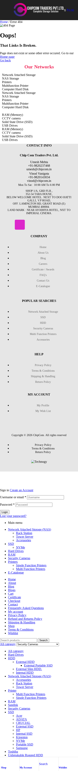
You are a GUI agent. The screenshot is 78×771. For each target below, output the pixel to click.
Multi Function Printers (30, 569)
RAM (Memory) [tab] (12, 114)
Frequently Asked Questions (26, 608)
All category (16, 651)
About (12, 583)
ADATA (21, 719)
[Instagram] (20, 225)
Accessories (23, 540)
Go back (5, 60)
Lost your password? (13, 516)
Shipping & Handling (21, 622)
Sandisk (13, 705)
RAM (11, 554)
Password (7, 504)
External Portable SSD (38, 665)
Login (5, 512)
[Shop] (3, 761)
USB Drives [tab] (10, 125)
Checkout (14, 601)
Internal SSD (24, 733)
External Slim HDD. (29, 669)
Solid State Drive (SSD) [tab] (17, 122)
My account (15, 611)
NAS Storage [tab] (10, 78)
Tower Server (24, 536)
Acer (19, 715)
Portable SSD (24, 744)
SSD (11, 544)
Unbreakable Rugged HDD (25, 755)
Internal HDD (25, 672)
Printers (13, 561)
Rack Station (24, 533)
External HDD (25, 662)
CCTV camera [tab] (11, 118)
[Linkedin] (32, 225)
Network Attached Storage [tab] (19, 75)
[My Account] (22, 761)
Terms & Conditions (21, 629)
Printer (12, 690)
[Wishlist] (61, 761)
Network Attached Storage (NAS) (29, 529)
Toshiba (13, 751)
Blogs (11, 590)
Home (4, 22)
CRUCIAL (23, 723)
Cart (10, 593)
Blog (11, 586)
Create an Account (21, 490)
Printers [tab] (7, 82)
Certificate (14, 597)
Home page (7, 56)
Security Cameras (19, 558)
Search (43, 640)
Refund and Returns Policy (25, 618)
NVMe (20, 547)
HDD (11, 658)
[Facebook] (8, 225)
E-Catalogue (16, 572)
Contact (13, 604)
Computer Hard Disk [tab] (15, 89)
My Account (26, 767)
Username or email (13, 497)
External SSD (24, 726)
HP (18, 730)
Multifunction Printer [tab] (15, 85)
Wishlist (63, 767)
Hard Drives (16, 551)
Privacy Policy (17, 615)
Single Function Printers (31, 565)
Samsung (22, 748)
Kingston (22, 737)
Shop (3, 767)
